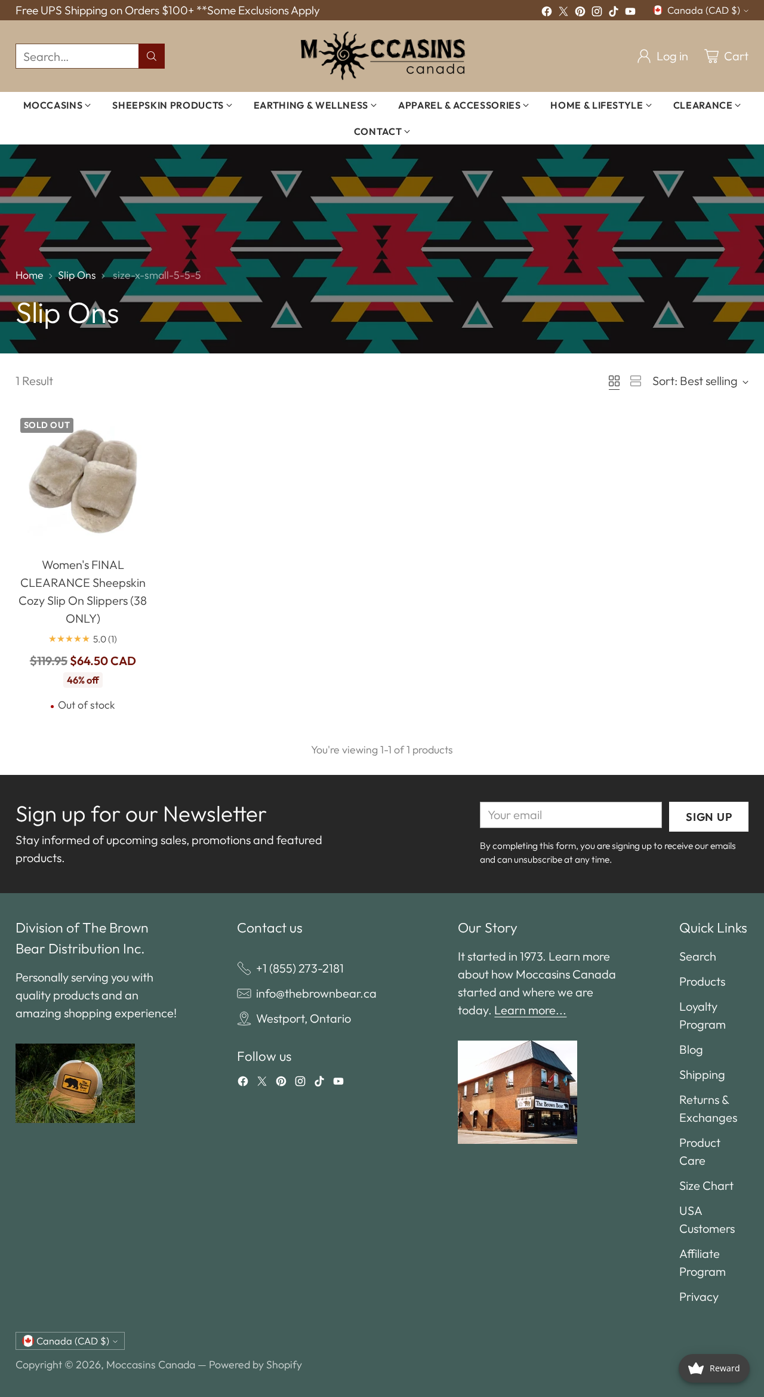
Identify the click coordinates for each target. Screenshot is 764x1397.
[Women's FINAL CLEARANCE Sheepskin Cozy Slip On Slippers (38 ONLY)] (83, 481)
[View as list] (636, 381)
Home (30, 275)
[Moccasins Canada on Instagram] (597, 13)
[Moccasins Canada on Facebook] (547, 13)
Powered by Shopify (255, 1364)
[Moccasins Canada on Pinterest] (580, 13)
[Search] (151, 56)
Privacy (699, 1296)
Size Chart (706, 1185)
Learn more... (530, 1009)
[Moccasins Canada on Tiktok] (614, 13)
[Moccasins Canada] (382, 56)
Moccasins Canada (150, 1364)
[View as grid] (614, 381)
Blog (691, 1049)
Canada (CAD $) (703, 10)
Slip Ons (77, 275)
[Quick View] (135, 428)
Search (697, 956)
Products (702, 981)
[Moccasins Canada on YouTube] (630, 13)
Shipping (702, 1074)
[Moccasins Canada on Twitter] (563, 13)
